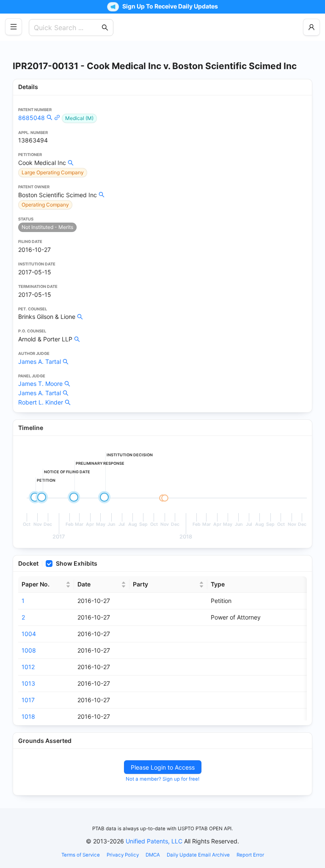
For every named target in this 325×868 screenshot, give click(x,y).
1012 (28, 666)
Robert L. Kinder (40, 402)
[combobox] (67, 27)
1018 (28, 716)
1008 (29, 650)
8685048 (31, 117)
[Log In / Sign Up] (311, 27)
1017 (28, 699)
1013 (28, 683)
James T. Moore (40, 383)
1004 (29, 633)
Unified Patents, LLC (154, 841)
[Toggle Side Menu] (13, 26)
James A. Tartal (39, 361)
